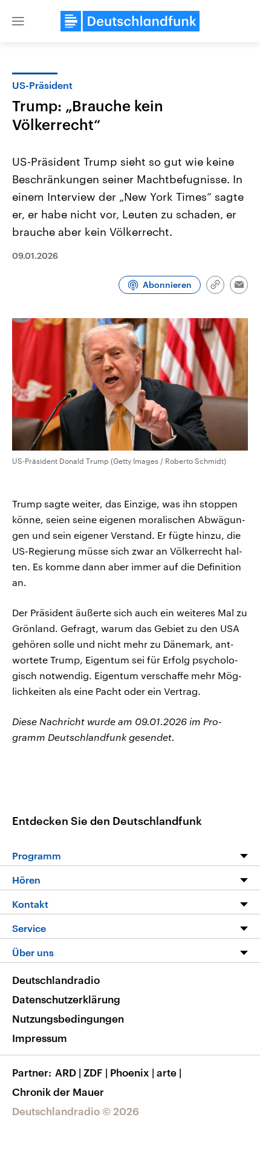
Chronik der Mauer (58, 1092)
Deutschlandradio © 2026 (75, 1111)
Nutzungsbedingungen (68, 1018)
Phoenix (132, 1072)
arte (169, 1072)
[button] (18, 21)
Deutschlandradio (56, 980)
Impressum (39, 1038)
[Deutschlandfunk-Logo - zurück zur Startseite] (130, 21)
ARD (68, 1072)
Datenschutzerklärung (66, 999)
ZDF (95, 1072)
